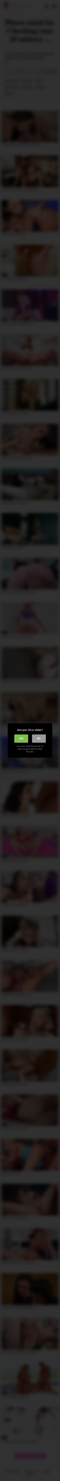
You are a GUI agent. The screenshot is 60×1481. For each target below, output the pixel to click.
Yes (21, 738)
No (39, 738)
